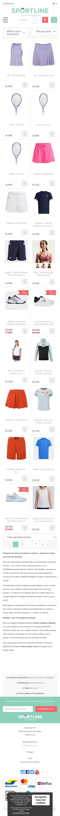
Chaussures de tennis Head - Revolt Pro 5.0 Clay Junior (44, 324)
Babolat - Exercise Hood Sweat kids (43, 372)
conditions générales (21, 813)
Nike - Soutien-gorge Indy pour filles (43, 273)
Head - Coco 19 (16, 174)
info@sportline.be (30, 745)
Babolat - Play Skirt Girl (16, 420)
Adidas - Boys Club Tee (43, 469)
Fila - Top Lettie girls (16, 75)
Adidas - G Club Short (44, 174)
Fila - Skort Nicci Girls (43, 75)
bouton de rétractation (30, 762)
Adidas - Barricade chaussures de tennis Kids (16, 324)
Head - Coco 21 (44, 125)
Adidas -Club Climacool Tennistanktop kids (44, 519)
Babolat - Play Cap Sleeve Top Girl (43, 421)
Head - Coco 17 (16, 124)
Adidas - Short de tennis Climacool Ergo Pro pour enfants (16, 275)
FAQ (30, 758)
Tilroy (53, 809)
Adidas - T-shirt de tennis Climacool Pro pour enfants (43, 226)
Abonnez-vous (46, 709)
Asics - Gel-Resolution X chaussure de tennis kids (16, 521)
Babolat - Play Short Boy (16, 470)
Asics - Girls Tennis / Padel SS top (16, 372)
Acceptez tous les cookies (41, 800)
